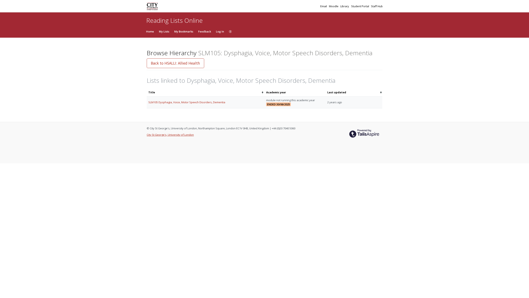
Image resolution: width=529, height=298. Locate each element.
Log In (220, 31)
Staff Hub (377, 6)
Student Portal (360, 6)
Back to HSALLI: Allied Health (175, 63)
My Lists (164, 31)
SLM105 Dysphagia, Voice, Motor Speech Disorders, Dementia (186, 102)
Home (150, 31)
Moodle (334, 6)
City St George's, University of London (170, 135)
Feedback (204, 31)
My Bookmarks (183, 31)
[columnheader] (205, 92)
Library (345, 6)
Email (324, 6)
